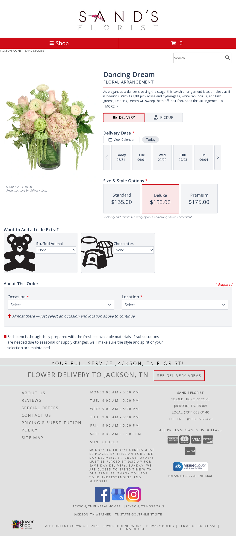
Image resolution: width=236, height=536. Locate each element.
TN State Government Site (138, 514)
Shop (62, 43)
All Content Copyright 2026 (72, 526)
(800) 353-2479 (199, 418)
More (110, 106)
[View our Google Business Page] (118, 500)
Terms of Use (132, 529)
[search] (227, 57)
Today (150, 139)
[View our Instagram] (133, 500)
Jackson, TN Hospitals (144, 506)
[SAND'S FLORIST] (118, 31)
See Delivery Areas (179, 375)
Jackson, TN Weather (92, 514)
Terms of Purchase (197, 526)
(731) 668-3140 (196, 412)
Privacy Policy (160, 526)
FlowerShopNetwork (121, 526)
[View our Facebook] (102, 500)
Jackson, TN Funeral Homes (96, 506)
